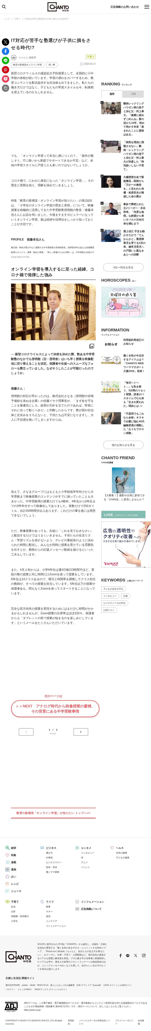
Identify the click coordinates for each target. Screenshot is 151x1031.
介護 (125, 596)
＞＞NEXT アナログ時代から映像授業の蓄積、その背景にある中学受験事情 (55, 708)
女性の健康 (121, 853)
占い (13, 876)
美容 (48, 916)
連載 (13, 862)
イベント (85, 867)
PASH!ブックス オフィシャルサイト (51, 989)
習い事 (51, 64)
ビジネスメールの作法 (114, 603)
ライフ (50, 901)
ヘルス (120, 847)
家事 (48, 906)
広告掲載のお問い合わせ (124, 6)
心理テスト (108, 610)
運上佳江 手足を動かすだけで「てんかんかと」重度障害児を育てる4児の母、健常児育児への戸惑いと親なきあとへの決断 (134, 243)
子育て (17, 19)
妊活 (13, 906)
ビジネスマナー (54, 862)
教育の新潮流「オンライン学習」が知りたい (53, 813)
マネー (49, 911)
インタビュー (110, 596)
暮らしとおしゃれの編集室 (62, 985)
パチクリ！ (11, 989)
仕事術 (49, 857)
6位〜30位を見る (123, 267)
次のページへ (80, 732)
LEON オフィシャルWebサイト (117, 985)
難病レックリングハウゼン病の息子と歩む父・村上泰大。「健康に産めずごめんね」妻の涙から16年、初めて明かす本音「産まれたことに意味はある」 (133, 119)
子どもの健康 (122, 857)
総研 (13, 847)
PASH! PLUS (42, 985)
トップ (7, 19)
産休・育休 (51, 867)
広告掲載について (91, 908)
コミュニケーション (56, 926)
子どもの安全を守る (113, 589)
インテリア (51, 921)
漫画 (13, 869)
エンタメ (86, 847)
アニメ (84, 862)
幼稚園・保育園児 (20, 916)
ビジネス (51, 847)
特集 (13, 855)
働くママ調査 (52, 872)
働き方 (49, 853)
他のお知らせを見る (123, 444)
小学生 (14, 921)
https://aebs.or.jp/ (32, 1010)
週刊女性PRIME (13, 985)
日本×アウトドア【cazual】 (89, 985)
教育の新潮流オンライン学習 (27, 64)
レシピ (15, 883)
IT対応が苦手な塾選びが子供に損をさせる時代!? (47, 19)
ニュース (16, 891)
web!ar (25, 985)
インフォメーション (92, 901)
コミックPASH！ (25, 989)
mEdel (32, 985)
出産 (13, 911)
